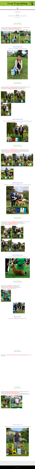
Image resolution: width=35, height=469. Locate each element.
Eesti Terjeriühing (17, 3)
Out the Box (18, 467)
